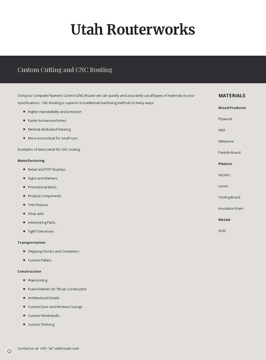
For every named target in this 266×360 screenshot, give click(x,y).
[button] (9, 351)
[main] (133, 29)
